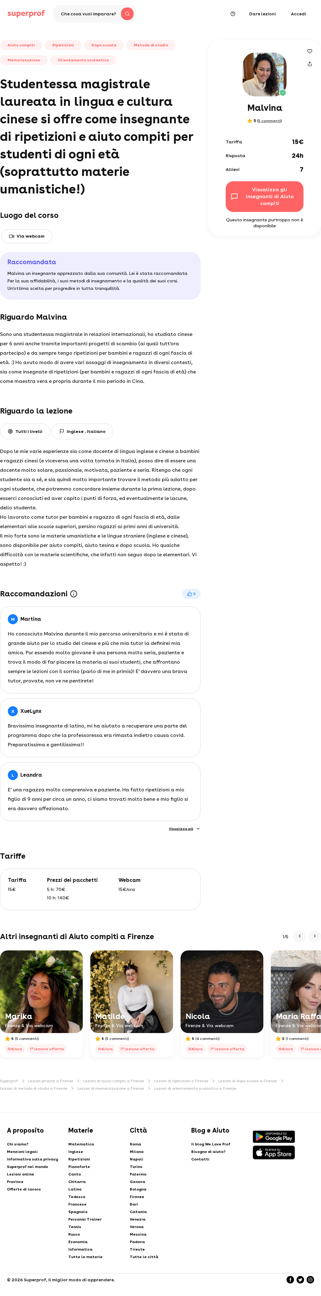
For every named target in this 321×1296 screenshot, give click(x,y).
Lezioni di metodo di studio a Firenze (33, 1088)
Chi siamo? (18, 1144)
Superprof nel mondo (27, 1167)
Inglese (75, 1151)
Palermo (138, 1174)
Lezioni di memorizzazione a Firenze (110, 1088)
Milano (137, 1151)
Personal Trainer (85, 1219)
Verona (137, 1227)
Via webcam (31, 236)
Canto (74, 1174)
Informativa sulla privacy (32, 1159)
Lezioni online (20, 1174)
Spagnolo (77, 1212)
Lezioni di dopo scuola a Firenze (247, 1081)
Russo (74, 1234)
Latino (75, 1189)
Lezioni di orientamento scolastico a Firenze (195, 1088)
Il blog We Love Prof (210, 1144)
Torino (136, 1167)
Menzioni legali (22, 1151)
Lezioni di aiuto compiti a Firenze (113, 1081)
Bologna (138, 1189)
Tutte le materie (85, 1257)
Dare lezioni (262, 13)
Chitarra (77, 1182)
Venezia (137, 1219)
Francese (77, 1204)
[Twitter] (300, 1279)
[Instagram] (310, 1279)
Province (15, 1182)
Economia (77, 1242)
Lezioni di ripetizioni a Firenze (181, 1081)
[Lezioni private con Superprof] (26, 14)
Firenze (137, 1197)
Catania (138, 1212)
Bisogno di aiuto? (208, 1151)
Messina (138, 1234)
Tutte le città (144, 1257)
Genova (137, 1182)
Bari (134, 1204)
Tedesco (76, 1197)
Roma (135, 1144)
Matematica (81, 1144)
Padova (137, 1242)
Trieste (137, 1249)
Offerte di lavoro (24, 1189)
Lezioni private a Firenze (50, 1081)
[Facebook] (290, 1279)
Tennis (74, 1227)
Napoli (136, 1159)
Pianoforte (79, 1167)
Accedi (298, 13)
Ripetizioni (79, 1159)
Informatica (80, 1249)
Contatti (200, 1159)
